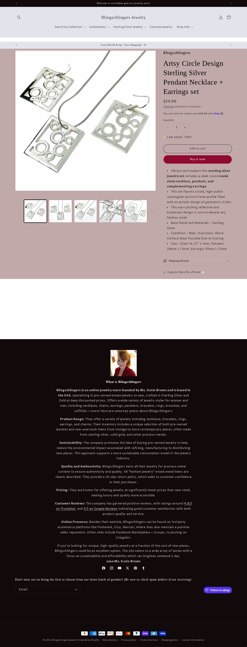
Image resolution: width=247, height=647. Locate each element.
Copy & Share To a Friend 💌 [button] (186, 272)
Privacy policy (128, 640)
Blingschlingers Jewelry (64, 640)
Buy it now (197, 159)
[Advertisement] (57, 288)
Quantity (168, 120)
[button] (19, 17)
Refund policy (110, 640)
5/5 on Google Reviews (101, 509)
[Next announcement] (231, 3)
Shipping (168, 106)
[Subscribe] (76, 589)
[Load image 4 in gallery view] (110, 211)
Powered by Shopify (88, 640)
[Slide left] (19, 211)
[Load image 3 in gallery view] (85, 211)
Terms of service (149, 640)
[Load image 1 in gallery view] (35, 211)
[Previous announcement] (16, 3)
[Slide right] (152, 211)
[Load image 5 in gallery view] (135, 211)
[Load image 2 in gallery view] (60, 211)
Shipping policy (169, 640)
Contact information (193, 640)
